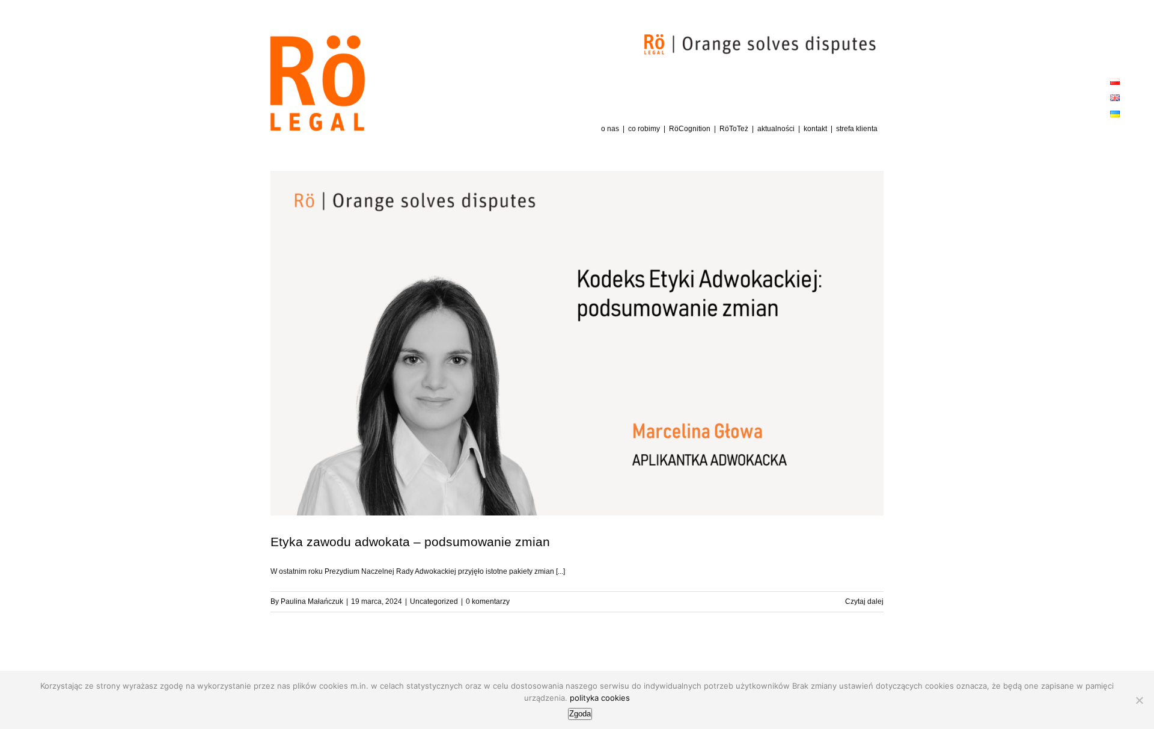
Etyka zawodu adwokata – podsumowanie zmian (410, 542)
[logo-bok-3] (317, 39)
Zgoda (580, 713)
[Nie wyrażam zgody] (1139, 700)
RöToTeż (733, 129)
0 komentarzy (488, 601)
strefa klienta (857, 129)
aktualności (776, 129)
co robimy (644, 129)
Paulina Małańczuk (312, 601)
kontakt (815, 129)
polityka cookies (600, 698)
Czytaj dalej (864, 601)
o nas (610, 129)
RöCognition (689, 129)
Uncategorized (434, 601)
